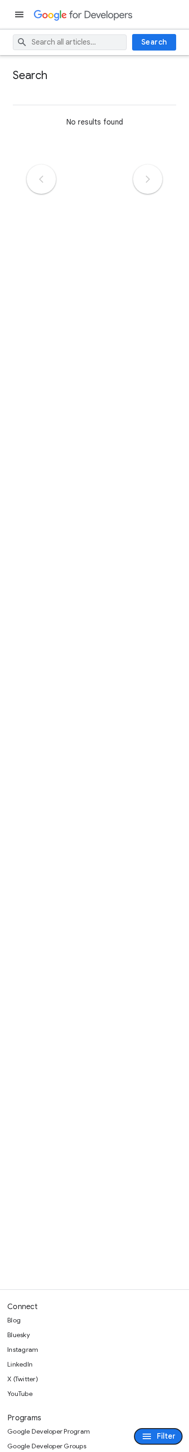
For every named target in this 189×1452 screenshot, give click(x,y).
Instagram (22, 1349)
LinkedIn (20, 1364)
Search (154, 42)
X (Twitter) (22, 1379)
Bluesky (18, 1335)
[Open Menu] (20, 14)
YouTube (20, 1394)
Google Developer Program (48, 1431)
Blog (14, 1320)
